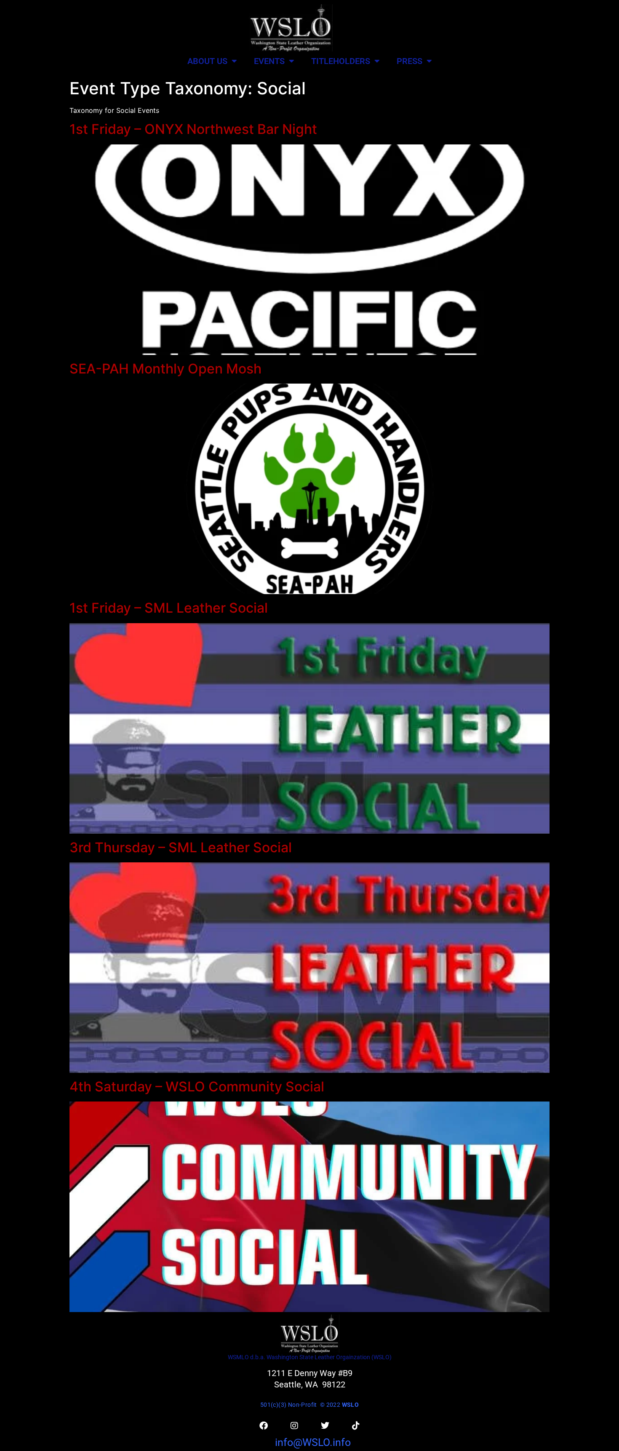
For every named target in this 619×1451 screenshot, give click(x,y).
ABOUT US (207, 61)
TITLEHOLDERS (340, 61)
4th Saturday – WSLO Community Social (196, 1086)
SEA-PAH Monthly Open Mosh (165, 368)
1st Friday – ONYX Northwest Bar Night (193, 129)
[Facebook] (263, 1425)
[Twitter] (325, 1425)
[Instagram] (294, 1425)
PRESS (409, 61)
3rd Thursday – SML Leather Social (180, 847)
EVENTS (269, 61)
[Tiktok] (356, 1425)
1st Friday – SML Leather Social (168, 608)
